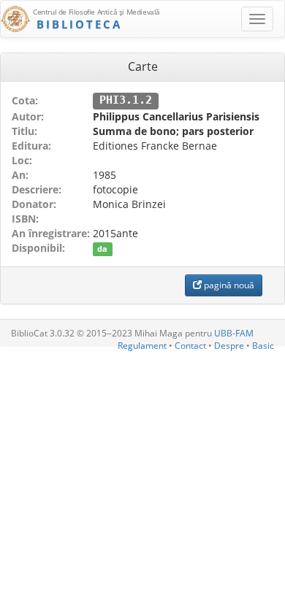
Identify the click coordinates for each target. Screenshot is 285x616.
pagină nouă (228, 285)
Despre (229, 345)
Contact (190, 345)
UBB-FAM (234, 333)
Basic (263, 345)
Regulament (142, 345)
